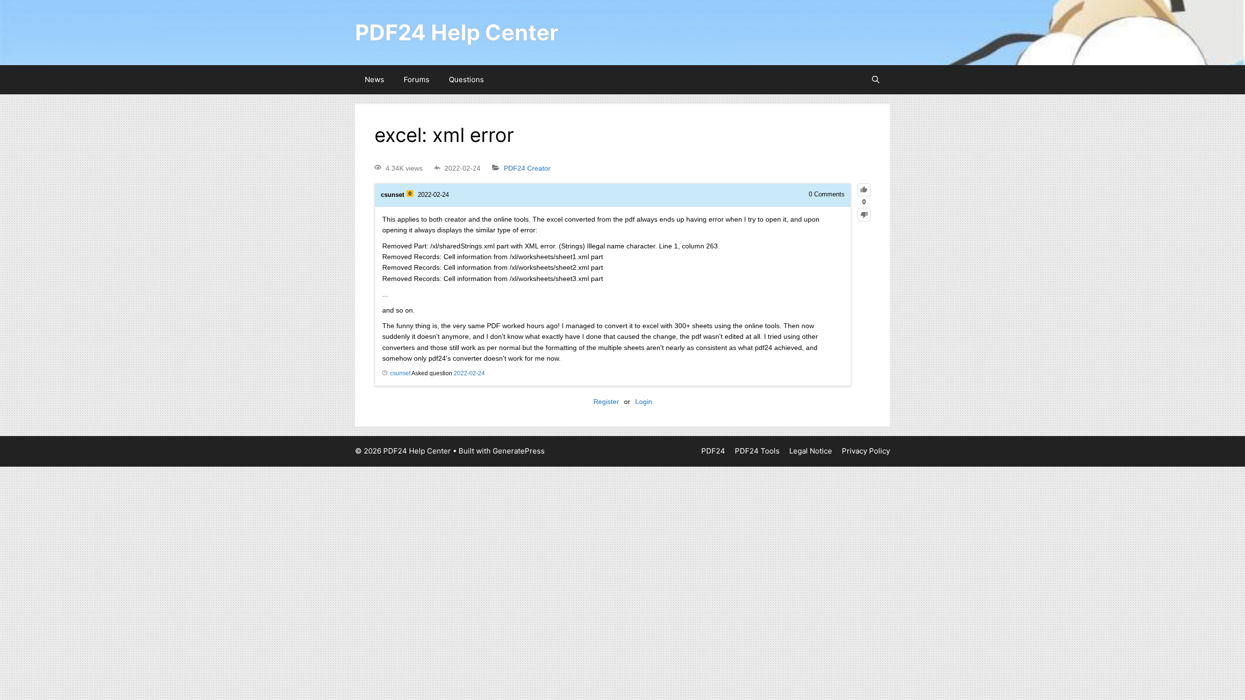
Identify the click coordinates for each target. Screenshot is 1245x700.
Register (606, 401)
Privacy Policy (866, 450)
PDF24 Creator (527, 168)
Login (643, 401)
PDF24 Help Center (456, 32)
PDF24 (713, 450)
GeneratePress (519, 450)
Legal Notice (810, 450)
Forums (416, 79)
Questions (466, 79)
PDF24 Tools (757, 450)
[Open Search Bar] (875, 79)
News (374, 79)
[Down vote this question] (864, 215)
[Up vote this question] (864, 189)
